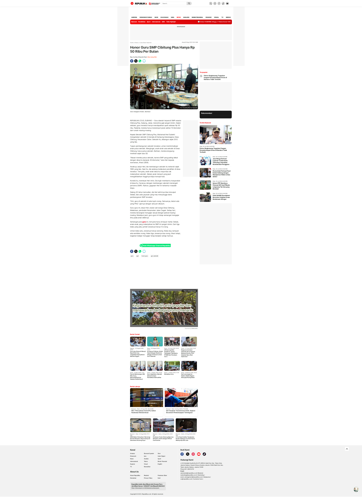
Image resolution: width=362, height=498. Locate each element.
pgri (137, 256)
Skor (159, 453)
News (136, 42)
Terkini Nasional (205, 123)
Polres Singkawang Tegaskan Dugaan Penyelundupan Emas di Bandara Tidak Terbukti (215, 77)
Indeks (228, 17)
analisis (186, 17)
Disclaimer (133, 478)
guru (144, 222)
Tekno (146, 461)
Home (131, 42)
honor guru (145, 256)
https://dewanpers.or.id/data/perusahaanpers (145, 488)
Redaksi (146, 475)
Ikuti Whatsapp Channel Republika (156, 246)
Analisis (146, 459)
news (179, 17)
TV (222, 17)
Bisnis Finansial (197, 17)
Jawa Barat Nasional (145, 42)
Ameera (132, 453)
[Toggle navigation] (132, 3)
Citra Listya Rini (151, 57)
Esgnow (132, 464)
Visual (146, 464)
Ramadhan (147, 466)
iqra (172, 17)
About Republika (135, 475)
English (160, 464)
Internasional (156, 21)
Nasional (134, 21)
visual (216, 17)
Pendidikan (141, 21)
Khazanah (133, 456)
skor (156, 17)
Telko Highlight (171, 21)
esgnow (209, 17)
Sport (148, 21)
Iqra (145, 456)
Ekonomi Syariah (146, 17)
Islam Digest (161, 456)
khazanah (164, 17)
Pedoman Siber (162, 475)
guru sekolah (154, 256)
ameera (134, 17)
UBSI (163, 21)
